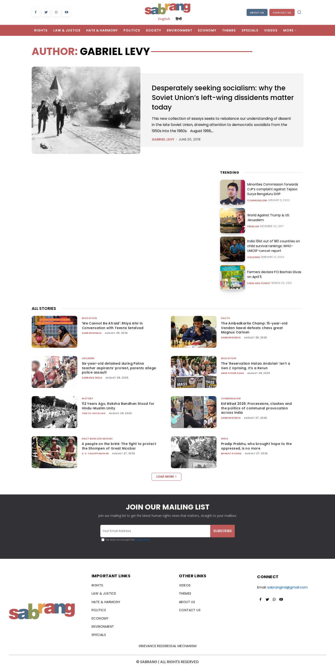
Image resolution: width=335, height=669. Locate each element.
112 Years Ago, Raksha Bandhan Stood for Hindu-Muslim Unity (118, 405)
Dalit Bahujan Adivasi (97, 438)
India (224, 438)
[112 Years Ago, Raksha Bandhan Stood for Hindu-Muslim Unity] (54, 412)
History (87, 398)
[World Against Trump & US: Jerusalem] (232, 220)
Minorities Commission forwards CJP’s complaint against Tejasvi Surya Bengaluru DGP (272, 189)
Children (253, 257)
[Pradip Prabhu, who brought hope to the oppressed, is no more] (193, 452)
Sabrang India (92, 377)
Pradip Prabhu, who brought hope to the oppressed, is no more (256, 446)
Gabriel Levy (163, 139)
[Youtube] (66, 12)
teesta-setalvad (94, 413)
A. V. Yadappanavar (95, 453)
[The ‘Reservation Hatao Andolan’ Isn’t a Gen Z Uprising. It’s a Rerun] (193, 372)
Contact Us (282, 12)
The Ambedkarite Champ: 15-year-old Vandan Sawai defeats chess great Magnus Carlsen (254, 327)
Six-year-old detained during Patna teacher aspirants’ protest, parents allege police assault (119, 368)
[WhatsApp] (56, 12)
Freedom (253, 226)
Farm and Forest (259, 283)
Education (89, 318)
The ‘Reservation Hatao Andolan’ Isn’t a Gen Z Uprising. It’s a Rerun (255, 365)
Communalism (257, 200)
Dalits (225, 318)
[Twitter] (46, 12)
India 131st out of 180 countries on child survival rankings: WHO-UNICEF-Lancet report (273, 246)
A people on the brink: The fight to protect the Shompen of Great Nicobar (119, 446)
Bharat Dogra (231, 453)
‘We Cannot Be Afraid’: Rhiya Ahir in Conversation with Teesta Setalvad (112, 325)
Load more (165, 476)
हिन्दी (179, 18)
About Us (257, 12)
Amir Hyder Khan (232, 373)
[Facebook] (36, 12)
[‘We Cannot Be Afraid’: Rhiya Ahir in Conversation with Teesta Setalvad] (54, 332)
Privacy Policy (142, 539)
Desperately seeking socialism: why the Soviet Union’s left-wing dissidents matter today (223, 97)
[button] (299, 12)
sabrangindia (92, 333)
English (164, 18)
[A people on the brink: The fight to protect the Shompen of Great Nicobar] (54, 452)
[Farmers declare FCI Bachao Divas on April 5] (232, 277)
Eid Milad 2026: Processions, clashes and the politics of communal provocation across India (256, 408)
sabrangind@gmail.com (287, 587)
